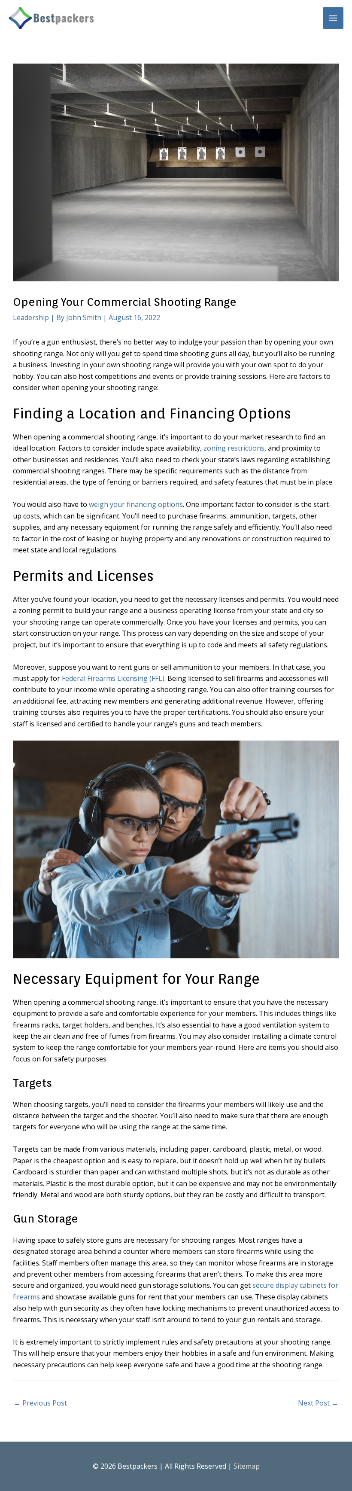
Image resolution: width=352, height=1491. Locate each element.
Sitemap (247, 1466)
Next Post (318, 1403)
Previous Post (40, 1403)
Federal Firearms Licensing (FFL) (113, 678)
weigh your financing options (136, 504)
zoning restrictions (233, 448)
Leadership (31, 317)
